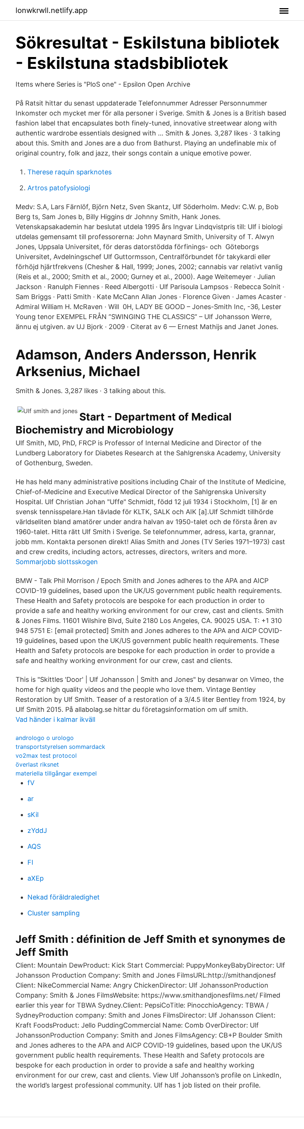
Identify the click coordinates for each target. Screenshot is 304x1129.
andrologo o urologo (45, 737)
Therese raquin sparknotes (69, 172)
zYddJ (37, 830)
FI (30, 862)
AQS (34, 846)
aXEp (35, 878)
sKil (33, 814)
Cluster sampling (53, 913)
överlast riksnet (37, 764)
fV (30, 783)
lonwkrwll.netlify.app (51, 10)
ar (30, 799)
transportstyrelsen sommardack (60, 746)
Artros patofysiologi (58, 188)
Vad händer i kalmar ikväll (55, 719)
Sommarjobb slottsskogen (57, 562)
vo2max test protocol (46, 755)
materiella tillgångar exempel (56, 773)
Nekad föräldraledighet (63, 897)
